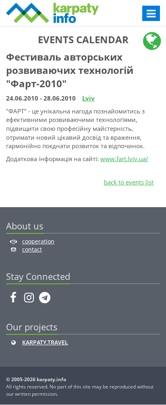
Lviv (88, 98)
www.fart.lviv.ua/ (124, 159)
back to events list (129, 182)
